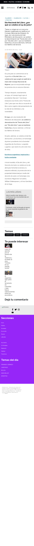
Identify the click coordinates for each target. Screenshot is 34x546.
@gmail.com (17, 388)
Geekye (3, 351)
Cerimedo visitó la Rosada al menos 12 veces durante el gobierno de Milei (18, 209)
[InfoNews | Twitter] (20, 8)
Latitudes (3, 337)
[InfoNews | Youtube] (25, 8)
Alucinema (4, 342)
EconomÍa (26, 2)
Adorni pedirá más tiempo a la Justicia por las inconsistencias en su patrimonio (17, 197)
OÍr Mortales (4, 345)
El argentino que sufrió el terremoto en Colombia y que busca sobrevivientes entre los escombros (10, 285)
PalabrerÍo (3, 348)
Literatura (25, 234)
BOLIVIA (3, 370)
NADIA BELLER (5, 373)
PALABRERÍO (8, 18)
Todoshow (4, 354)
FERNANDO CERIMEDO (7, 364)
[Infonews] (5, 307)
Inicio (6, 2)
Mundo (3, 334)
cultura (17, 234)
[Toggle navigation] (2, 7)
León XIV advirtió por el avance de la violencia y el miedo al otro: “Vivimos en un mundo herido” (8, 258)
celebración (9, 234)
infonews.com (5, 387)
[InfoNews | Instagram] (23, 8)
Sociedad (18, 2)
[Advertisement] (17, 471)
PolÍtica (11, 2)
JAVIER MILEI (4, 367)
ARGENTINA (4, 376)
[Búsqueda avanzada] (32, 8)
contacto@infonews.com (10, 391)
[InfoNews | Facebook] (18, 8)
